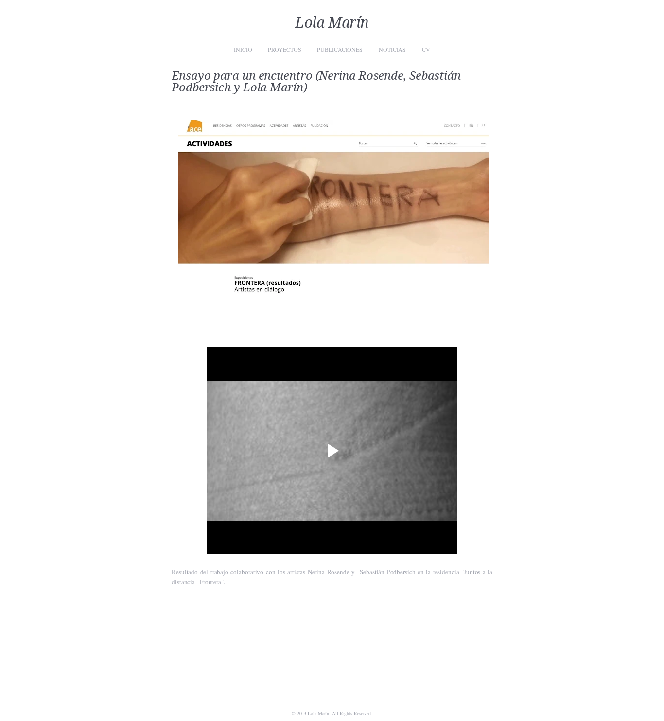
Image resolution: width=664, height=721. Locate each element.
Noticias (392, 49)
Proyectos (284, 49)
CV (426, 49)
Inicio (243, 49)
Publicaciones (340, 49)
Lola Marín (332, 22)
